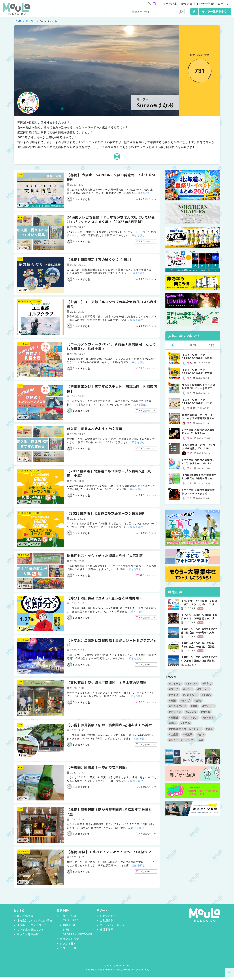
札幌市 (23, 205)
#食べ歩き (208, 717)
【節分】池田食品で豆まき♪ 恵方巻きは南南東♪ (104, 597)
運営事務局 (107, 929)
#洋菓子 (188, 734)
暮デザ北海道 (25, 915)
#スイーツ (175, 683)
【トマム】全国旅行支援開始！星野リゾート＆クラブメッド (112, 642)
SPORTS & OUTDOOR (29, 301)
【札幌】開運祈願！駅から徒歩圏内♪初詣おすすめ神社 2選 (111, 811)
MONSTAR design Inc (135, 969)
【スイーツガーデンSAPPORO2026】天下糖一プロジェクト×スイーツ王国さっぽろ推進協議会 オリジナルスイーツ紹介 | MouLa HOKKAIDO (199, 371)
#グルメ (173, 694)
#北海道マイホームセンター (185, 728)
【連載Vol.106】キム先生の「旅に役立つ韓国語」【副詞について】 (199, 645)
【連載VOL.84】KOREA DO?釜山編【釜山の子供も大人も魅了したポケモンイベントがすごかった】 (199, 631)
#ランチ (173, 689)
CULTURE (69, 924)
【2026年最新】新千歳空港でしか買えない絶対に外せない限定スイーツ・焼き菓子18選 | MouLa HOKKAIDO (199, 476)
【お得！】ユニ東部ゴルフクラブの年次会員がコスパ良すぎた (112, 304)
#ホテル (185, 723)
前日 (174, 345)
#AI (201, 740)
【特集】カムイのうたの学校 (34, 920)
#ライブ (185, 700)
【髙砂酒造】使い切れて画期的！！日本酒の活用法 (107, 682)
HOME (18, 21)
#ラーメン (203, 689)
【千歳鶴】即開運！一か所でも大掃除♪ (97, 767)
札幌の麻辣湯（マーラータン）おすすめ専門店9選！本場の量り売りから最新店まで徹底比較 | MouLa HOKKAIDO (198, 416)
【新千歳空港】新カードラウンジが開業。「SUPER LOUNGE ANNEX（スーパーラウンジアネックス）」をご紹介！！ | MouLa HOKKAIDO (199, 446)
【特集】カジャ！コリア (32, 924)
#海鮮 (172, 723)
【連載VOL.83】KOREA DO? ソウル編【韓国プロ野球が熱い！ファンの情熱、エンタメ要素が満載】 (199, 659)
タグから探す (68, 943)
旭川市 (23, 713)
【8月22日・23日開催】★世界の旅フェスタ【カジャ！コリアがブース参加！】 (199, 602)
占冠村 (23, 671)
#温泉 (209, 728)
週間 (193, 345)
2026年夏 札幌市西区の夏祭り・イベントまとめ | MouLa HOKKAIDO (198, 431)
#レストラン (190, 717)
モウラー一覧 (68, 947)
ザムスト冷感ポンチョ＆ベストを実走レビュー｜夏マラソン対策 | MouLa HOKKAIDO (198, 386)
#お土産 (205, 711)
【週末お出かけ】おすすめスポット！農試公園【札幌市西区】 (112, 388)
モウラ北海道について (30, 929)
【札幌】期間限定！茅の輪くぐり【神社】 (100, 259)
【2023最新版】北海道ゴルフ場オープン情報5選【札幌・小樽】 (109, 473)
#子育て (207, 683)
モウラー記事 (168, 3)
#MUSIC (191, 711)
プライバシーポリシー (113, 924)
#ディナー (208, 706)
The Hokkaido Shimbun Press (103, 969)
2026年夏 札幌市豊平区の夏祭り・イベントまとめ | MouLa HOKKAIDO (198, 492)
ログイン (223, 3)
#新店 (198, 700)
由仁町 (23, 332)
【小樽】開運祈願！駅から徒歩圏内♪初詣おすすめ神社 (109, 724)
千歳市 (35, 544)
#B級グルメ (190, 694)
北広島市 (25, 586)
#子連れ (206, 694)
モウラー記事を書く (214, 11)
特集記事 (187, 3)
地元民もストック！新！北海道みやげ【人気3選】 (106, 555)
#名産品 (173, 734)
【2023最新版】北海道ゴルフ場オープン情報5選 (106, 513)
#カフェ (188, 689)
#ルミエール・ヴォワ (181, 740)
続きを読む (144, 192)
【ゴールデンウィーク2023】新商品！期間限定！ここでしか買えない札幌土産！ (111, 346)
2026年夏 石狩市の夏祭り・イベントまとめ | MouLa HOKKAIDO (198, 461)
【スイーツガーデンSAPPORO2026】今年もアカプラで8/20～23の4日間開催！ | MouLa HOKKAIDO (199, 356)
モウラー (31, 21)
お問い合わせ (108, 915)
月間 (211, 345)
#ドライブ (175, 711)
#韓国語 (173, 717)
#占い (200, 734)
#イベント (192, 683)
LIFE (20, 174)
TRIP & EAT (23, 343)
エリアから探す (69, 938)
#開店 (194, 706)
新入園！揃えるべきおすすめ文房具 (94, 428)
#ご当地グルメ (177, 706)
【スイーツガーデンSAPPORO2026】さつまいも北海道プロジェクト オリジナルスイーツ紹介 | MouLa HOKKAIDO (199, 401)
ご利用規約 (107, 920)
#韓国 (172, 700)
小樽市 (35, 502)
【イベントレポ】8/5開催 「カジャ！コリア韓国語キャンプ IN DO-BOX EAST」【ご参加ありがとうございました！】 (199, 617)
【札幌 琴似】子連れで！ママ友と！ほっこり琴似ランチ (111, 851)
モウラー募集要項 (28, 934)
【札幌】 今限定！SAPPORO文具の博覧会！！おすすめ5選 (111, 177)
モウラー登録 (205, 3)
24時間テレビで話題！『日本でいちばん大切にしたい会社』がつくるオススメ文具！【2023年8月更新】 (111, 219)
